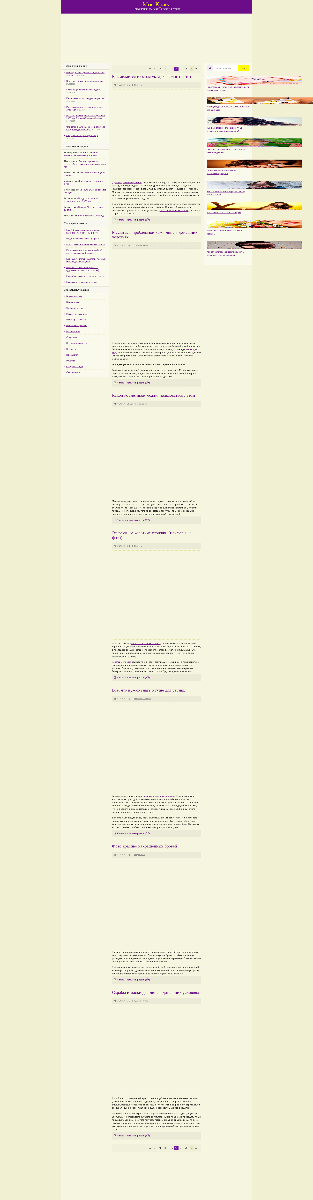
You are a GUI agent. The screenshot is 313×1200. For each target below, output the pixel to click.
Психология (72, 355)
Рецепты (70, 361)
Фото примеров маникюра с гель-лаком (85, 244)
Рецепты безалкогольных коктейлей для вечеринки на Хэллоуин (84, 251)
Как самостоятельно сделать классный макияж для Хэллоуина (85, 260)
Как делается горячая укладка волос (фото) (151, 76)
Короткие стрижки (121, 662)
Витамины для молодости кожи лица (84, 81)
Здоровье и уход (141, 245)
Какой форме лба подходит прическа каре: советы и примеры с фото (84, 231)
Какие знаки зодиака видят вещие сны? (85, 98)
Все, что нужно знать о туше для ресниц (149, 690)
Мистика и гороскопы (76, 325)
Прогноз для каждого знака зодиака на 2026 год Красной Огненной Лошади (85, 117)
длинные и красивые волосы (145, 643)
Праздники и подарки (76, 343)
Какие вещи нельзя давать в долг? (83, 89)
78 (186, 68)
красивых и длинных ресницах (158, 796)
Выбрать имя (72, 302)
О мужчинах (72, 337)
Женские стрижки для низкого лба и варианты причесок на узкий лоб (85, 164)
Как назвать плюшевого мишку (81, 282)
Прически (138, 85)
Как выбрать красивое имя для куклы (81, 154)
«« (150, 68)
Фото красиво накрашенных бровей (144, 846)
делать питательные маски (173, 210)
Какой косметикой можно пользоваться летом (153, 395)
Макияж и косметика (138, 404)
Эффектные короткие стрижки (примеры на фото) (152, 535)
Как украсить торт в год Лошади (82, 135)
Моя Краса (156, 4)
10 (160, 68)
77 (181, 68)
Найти (243, 68)
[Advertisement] (156, 38)
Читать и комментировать (133, 219)
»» (196, 68)
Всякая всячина (74, 296)
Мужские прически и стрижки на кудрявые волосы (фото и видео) (82, 269)
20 (165, 68)
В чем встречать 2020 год (91, 215)
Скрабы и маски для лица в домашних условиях (155, 992)
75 (171, 68)
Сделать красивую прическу (127, 182)
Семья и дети (73, 372)
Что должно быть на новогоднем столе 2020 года (81, 199)
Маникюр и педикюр (76, 319)
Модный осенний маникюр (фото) (82, 238)
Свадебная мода (74, 366)
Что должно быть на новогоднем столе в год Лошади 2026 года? (85, 128)
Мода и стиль (139, 855)
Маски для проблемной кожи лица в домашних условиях (154, 234)
